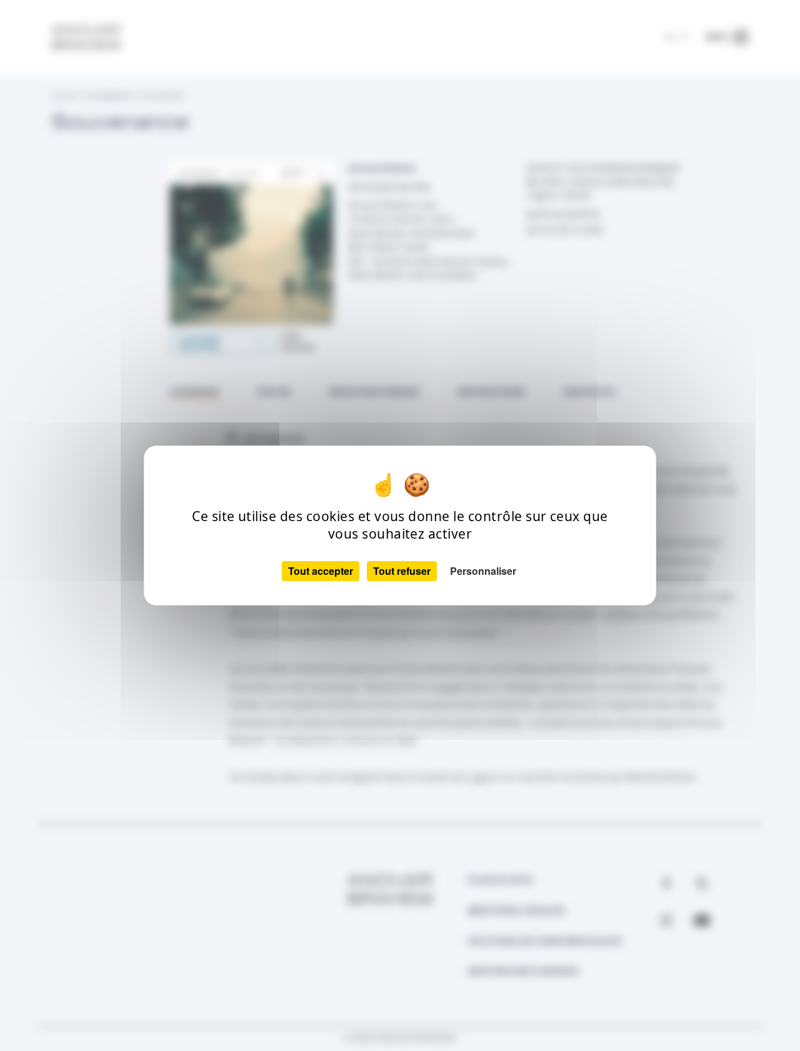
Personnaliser (483, 571)
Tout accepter (320, 571)
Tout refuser (402, 571)
